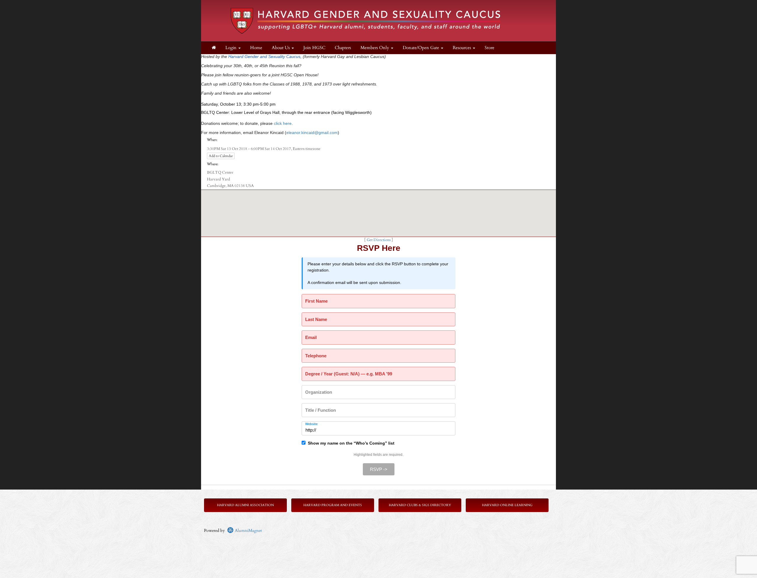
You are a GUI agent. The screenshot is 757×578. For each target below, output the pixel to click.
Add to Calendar (221, 156)
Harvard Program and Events (332, 505)
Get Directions (379, 240)
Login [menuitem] (231, 48)
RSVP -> (378, 469)
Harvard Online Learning (507, 505)
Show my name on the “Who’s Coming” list (349, 443)
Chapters (343, 48)
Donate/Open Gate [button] (421, 48)
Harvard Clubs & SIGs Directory (420, 505)
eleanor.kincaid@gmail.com (312, 132)
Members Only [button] (375, 48)
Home (256, 48)
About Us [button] (281, 48)
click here (283, 123)
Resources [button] (462, 48)
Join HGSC (314, 48)
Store (489, 48)
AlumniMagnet (248, 530)
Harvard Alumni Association (245, 505)
